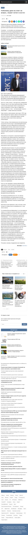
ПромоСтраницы (19, 513)
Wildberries (20, 499)
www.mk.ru (24, 245)
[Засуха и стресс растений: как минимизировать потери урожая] (4, 53)
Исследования (16, 506)
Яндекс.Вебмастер (9, 517)
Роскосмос (15, 515)
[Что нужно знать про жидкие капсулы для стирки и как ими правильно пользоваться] (20, 295)
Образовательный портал (6, 1)
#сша (9, 249)
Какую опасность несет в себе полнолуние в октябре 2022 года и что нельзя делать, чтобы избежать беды (7, 264)
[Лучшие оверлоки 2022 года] (4, 341)
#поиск (16, 495)
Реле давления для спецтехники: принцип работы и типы (13, 422)
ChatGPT (11, 497)
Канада (21, 506)
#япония (6, 497)
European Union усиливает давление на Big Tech (11, 466)
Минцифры (20, 508)
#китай (7, 495)
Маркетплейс (7, 508)
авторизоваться (4, 320)
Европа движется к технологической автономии (12, 478)
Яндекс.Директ (17, 517)
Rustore (6, 499)
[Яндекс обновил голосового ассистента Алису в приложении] (4, 358)
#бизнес (3, 495)
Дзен (15, 504)
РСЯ (25, 513)
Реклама (3, 515)
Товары (20, 515)
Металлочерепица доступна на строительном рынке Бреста (14, 472)
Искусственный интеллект (6, 506)
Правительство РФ (4, 513)
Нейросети (3, 510)
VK (10, 499)
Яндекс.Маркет (4, 519)
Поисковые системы (16, 510)
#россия (5, 249)
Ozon (2, 499)
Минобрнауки (13, 508)
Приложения (12, 513)
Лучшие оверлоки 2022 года (13, 339)
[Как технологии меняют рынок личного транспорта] (4, 47)
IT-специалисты (22, 497)
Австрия (12, 249)
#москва (12, 495)
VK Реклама (14, 499)
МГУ (2, 508)
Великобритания (4, 504)
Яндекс (2, 517)
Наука (2, 7)
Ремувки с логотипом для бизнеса (8, 460)
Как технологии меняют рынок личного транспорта (12, 374)
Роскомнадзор (9, 515)
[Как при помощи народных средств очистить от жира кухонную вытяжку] (4, 352)
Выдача (10, 504)
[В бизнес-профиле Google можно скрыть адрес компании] (4, 335)
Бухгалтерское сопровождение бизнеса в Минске (11, 454)
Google (16, 497)
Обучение (9, 510)
